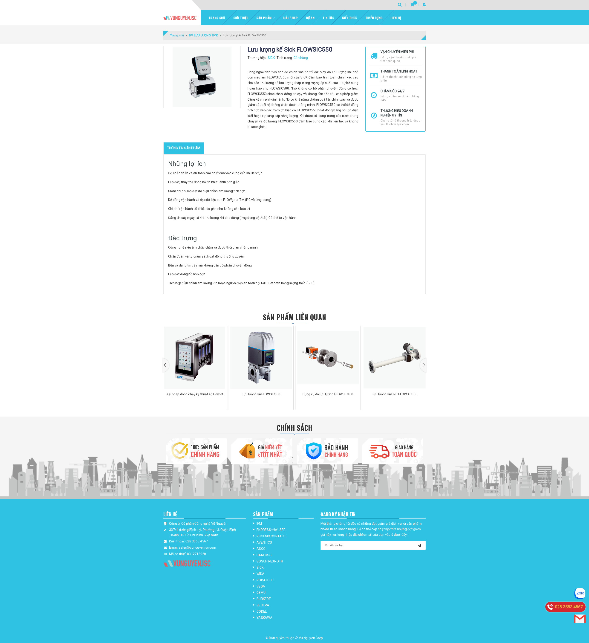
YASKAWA (264, 618)
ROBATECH (265, 580)
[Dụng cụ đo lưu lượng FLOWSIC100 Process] (328, 357)
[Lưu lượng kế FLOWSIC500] (261, 357)
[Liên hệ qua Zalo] (580, 593)
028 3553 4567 (196, 541)
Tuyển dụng (374, 17)
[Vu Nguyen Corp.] (179, 17)
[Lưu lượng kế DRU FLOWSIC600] (394, 357)
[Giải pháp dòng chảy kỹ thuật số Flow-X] (194, 357)
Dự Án (310, 17)
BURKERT (264, 599)
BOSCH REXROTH (270, 561)
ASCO (261, 548)
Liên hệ (395, 17)
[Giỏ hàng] (412, 4)
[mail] (419, 545)
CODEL (262, 611)
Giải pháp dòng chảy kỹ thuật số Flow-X (194, 394)
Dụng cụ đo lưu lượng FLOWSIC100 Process (328, 394)
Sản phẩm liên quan (294, 317)
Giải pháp (290, 17)
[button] (165, 365)
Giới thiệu (240, 17)
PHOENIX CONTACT (271, 536)
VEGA (261, 586)
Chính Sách (294, 428)
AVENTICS (264, 542)
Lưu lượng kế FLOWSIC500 (261, 394)
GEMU (261, 592)
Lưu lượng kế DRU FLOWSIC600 (394, 394)
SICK (260, 567)
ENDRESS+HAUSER (271, 530)
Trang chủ (216, 17)
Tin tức (328, 17)
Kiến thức (349, 17)
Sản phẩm (264, 17)
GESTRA (263, 605)
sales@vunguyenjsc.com (197, 547)
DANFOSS (264, 555)
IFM (259, 523)
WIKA (260, 574)
